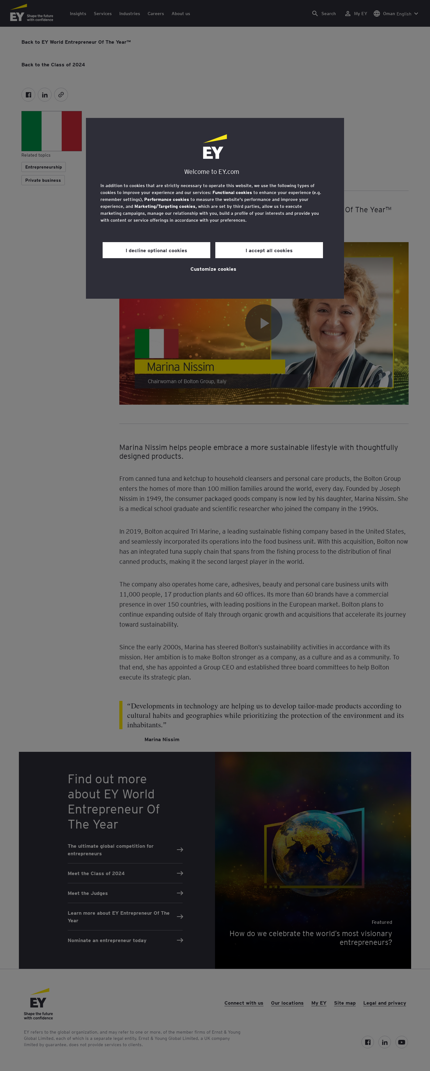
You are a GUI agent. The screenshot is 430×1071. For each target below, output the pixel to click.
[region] (215, 208)
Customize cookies (213, 268)
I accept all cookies (269, 250)
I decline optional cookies (156, 250)
